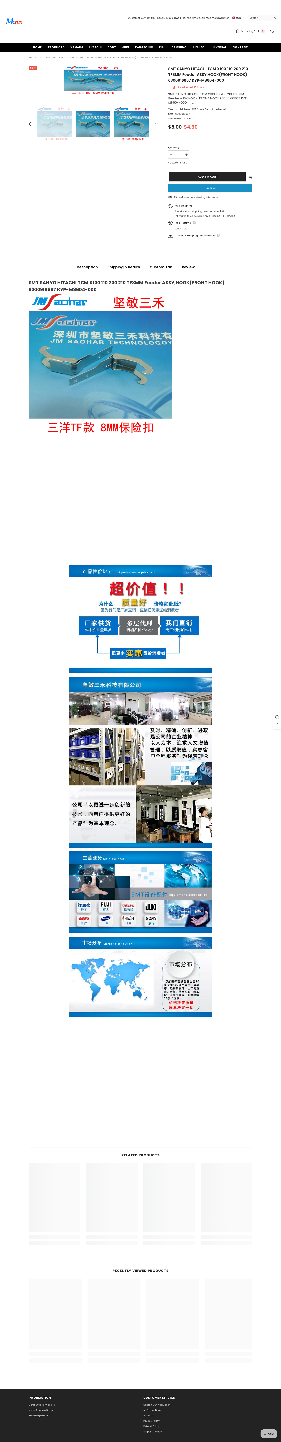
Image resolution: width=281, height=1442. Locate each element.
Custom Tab (161, 267)
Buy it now (210, 188)
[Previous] (30, 124)
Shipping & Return (123, 267)
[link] (54, 1237)
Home (32, 57)
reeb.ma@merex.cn (217, 18)
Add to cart (207, 177)
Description (87, 267)
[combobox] (260, 18)
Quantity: (174, 147)
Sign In (274, 31)
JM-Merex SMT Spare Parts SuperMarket (202, 109)
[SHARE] (249, 176)
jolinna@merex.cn (194, 18)
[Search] (263, 18)
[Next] (155, 124)
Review (188, 267)
